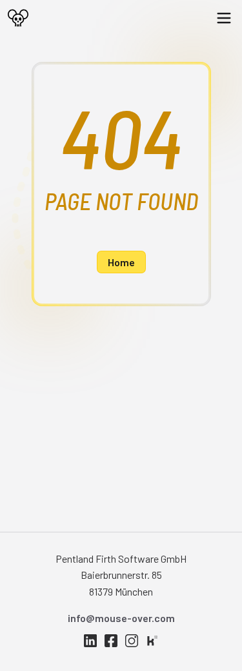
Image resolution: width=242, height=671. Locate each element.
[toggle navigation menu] (229, 18)
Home (121, 262)
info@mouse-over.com (121, 618)
